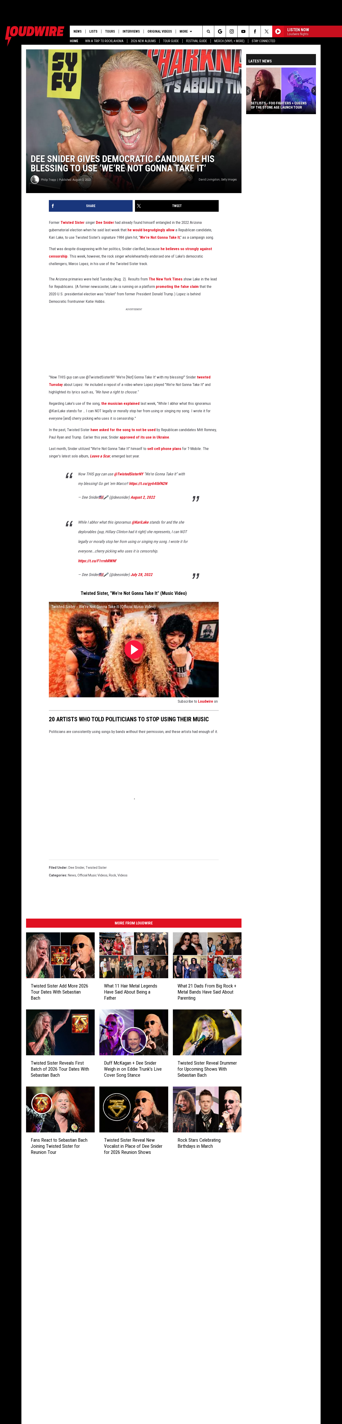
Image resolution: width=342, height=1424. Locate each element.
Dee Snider (105, 222)
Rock (112, 875)
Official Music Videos (92, 875)
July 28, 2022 (141, 574)
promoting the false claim (177, 286)
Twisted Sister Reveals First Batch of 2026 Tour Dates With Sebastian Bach (60, 1069)
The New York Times (165, 279)
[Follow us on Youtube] (243, 31)
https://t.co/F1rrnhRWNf (97, 561)
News (78, 31)
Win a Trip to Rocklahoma (104, 41)
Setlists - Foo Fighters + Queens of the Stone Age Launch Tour (279, 105)
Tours (110, 31)
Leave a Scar (100, 456)
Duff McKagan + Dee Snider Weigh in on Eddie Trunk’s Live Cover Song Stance (133, 1069)
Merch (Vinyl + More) (229, 41)
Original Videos (160, 31)
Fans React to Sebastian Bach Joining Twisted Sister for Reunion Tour (59, 1146)
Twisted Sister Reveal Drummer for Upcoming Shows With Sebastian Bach (207, 1069)
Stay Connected (263, 41)
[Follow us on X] (266, 31)
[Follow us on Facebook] (255, 31)
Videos (122, 875)
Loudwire (205, 701)
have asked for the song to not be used (123, 429)
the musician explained (120, 403)
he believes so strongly (180, 248)
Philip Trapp (48, 179)
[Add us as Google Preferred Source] (220, 31)
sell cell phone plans (164, 448)
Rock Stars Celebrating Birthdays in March (199, 1143)
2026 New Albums (143, 41)
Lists (93, 31)
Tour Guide (171, 41)
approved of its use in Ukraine (144, 437)
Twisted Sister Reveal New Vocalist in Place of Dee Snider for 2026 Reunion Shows (133, 1146)
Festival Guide (196, 41)
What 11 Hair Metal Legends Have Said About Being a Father (130, 992)
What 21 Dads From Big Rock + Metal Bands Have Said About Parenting (207, 992)
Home (74, 41)
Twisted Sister (72, 222)
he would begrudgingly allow (150, 230)
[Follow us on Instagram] (231, 31)
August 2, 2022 (143, 497)
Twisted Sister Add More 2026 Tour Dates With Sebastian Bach (59, 992)
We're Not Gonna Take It (160, 237)
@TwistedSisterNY (128, 474)
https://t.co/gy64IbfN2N (148, 483)
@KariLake (140, 522)
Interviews (131, 31)
